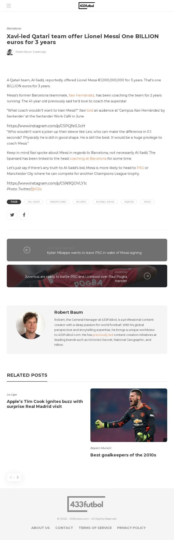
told (90, 110)
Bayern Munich (100, 448)
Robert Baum (24, 51)
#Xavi (147, 201)
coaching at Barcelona (88, 159)
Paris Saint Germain (60, 248)
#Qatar (129, 201)
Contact (64, 528)
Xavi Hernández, (82, 95)
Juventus (121, 272)
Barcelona (14, 28)
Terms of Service (95, 528)
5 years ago (39, 51)
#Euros (81, 201)
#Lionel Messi (105, 201)
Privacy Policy (131, 528)
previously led (103, 335)
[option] (45, 399)
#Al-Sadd (34, 201)
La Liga (12, 394)
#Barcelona (58, 201)
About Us (40, 528)
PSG (140, 168)
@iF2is (36, 189)
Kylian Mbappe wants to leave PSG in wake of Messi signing (94, 253)
